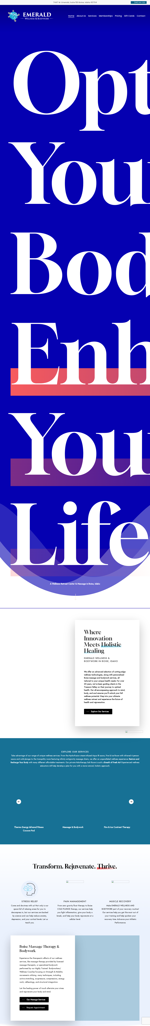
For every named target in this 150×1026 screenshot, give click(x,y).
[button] (98, 711)
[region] (75, 801)
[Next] (131, 801)
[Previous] (18, 801)
